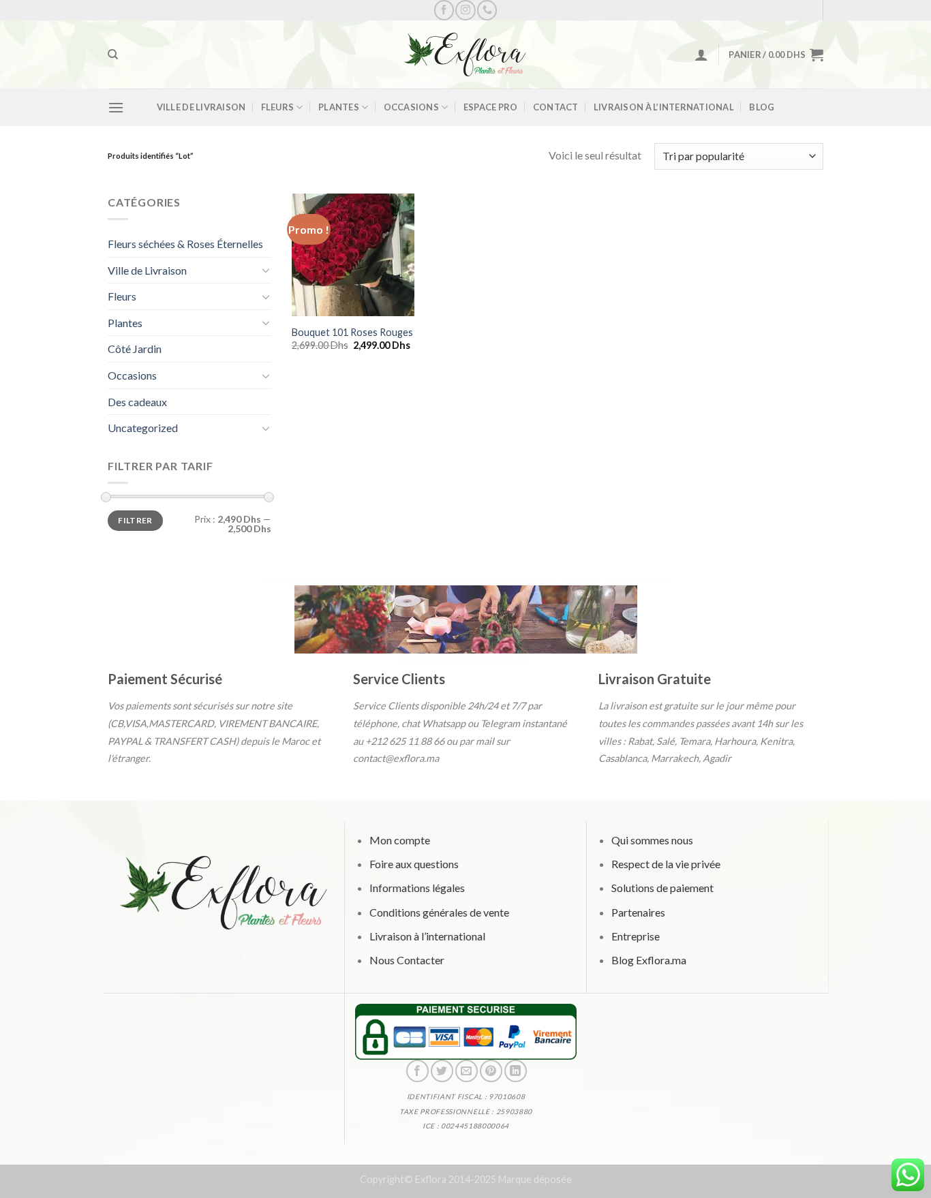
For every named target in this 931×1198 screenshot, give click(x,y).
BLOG (761, 107)
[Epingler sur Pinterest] (490, 1071)
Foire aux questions (413, 864)
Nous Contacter (406, 959)
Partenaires (638, 912)
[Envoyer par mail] (466, 1071)
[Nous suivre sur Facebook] (444, 10)
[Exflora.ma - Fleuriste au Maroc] (465, 54)
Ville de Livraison (201, 107)
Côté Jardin (135, 348)
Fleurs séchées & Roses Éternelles (185, 243)
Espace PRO (490, 107)
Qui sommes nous (651, 839)
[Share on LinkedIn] (515, 1071)
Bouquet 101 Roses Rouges (352, 332)
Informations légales (416, 888)
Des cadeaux (137, 401)
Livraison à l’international (664, 107)
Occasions (411, 107)
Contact (556, 107)
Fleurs (277, 107)
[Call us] (487, 10)
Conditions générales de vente (438, 912)
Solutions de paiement (662, 888)
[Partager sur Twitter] (441, 1071)
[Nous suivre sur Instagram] (465, 10)
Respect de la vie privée (665, 864)
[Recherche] (113, 54)
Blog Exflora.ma (648, 959)
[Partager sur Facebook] (417, 1071)
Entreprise (635, 936)
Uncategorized (143, 427)
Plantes (338, 107)
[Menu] (116, 107)
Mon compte (399, 839)
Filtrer (135, 520)
